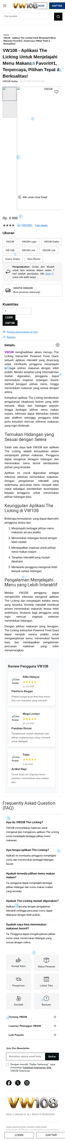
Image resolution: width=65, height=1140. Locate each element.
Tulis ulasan (41, 225)
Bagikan (11, 337)
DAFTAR (10, 323)
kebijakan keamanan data (37, 1067)
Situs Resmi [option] (33, 259)
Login (40, 5)
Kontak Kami (18, 966)
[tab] (32, 345)
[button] (19, 138)
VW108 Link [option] (28, 250)
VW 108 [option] (10, 250)
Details (10, 345)
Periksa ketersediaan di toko (22, 331)
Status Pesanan (46, 966)
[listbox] (32, 250)
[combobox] (32, 16)
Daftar (57, 5)
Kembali (18, 1004)
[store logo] (25, 5)
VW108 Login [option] (29, 241)
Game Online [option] (12, 259)
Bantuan (46, 1004)
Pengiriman (18, 985)
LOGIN (9, 317)
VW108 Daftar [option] (51, 241)
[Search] (58, 17)
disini (48, 273)
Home (6, 35)
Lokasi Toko (46, 985)
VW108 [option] (10, 241)
